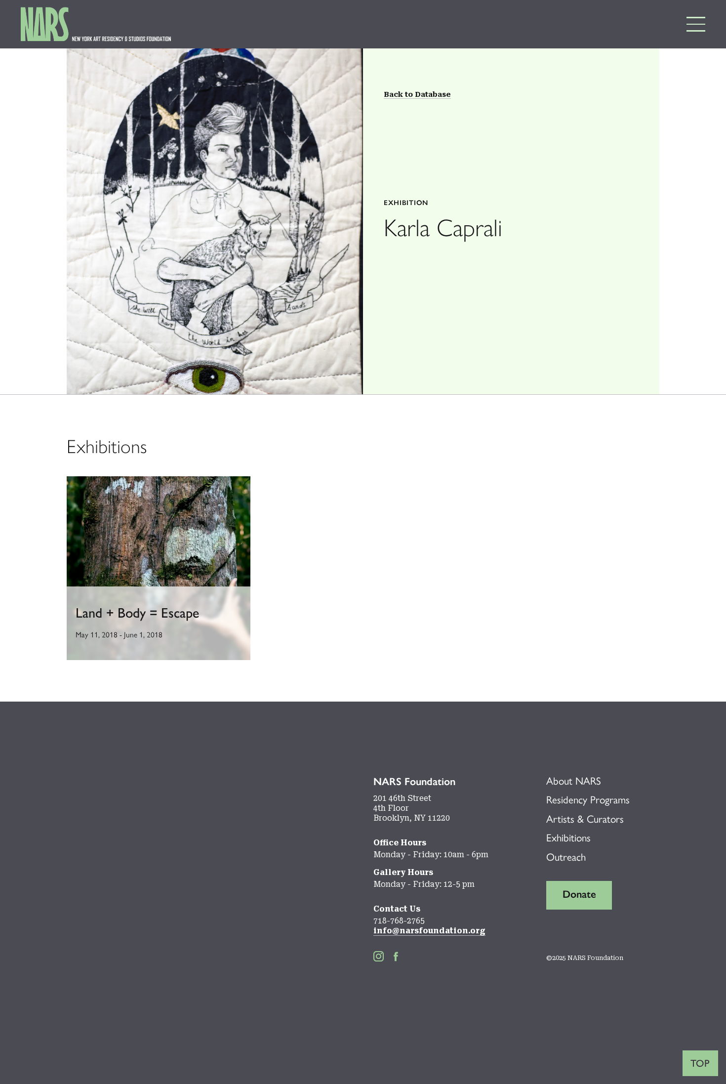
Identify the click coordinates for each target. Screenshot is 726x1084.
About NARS (573, 781)
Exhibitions (568, 838)
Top (700, 1063)
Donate (579, 894)
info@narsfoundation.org (429, 930)
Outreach (566, 857)
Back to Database (417, 94)
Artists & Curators (585, 819)
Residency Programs (588, 799)
